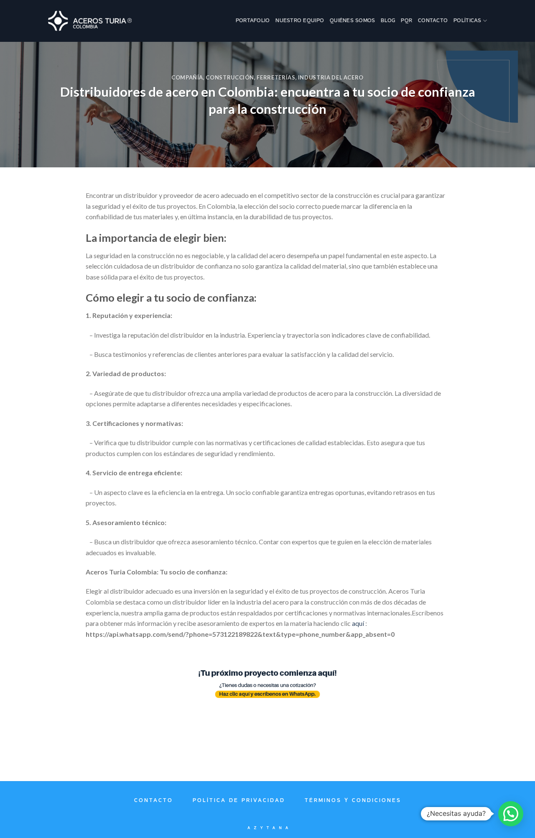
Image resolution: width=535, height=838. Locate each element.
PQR (406, 20)
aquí (358, 623)
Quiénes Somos (352, 20)
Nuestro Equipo (299, 20)
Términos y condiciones (353, 800)
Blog (388, 20)
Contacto (433, 20)
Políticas (467, 20)
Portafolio (253, 20)
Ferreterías (276, 77)
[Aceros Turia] (90, 21)
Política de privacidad (239, 800)
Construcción (230, 77)
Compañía (187, 77)
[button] (510, 813)
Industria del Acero (331, 77)
